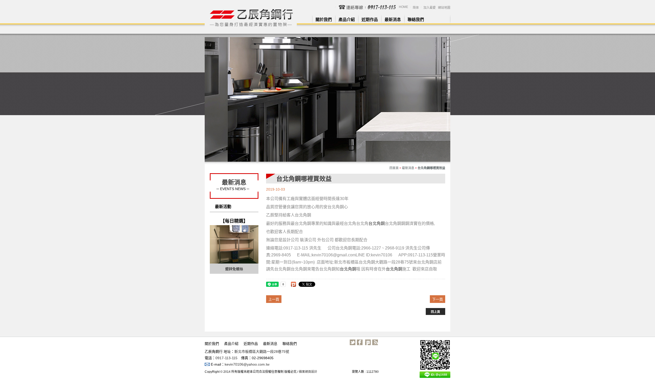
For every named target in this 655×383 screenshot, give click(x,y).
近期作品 (370, 19)
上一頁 (273, 299)
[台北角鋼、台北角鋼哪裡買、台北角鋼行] (251, 17)
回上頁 (435, 312)
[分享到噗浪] (368, 342)
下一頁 (437, 299)
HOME (403, 7)
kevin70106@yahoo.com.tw (247, 364)
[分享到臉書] (360, 342)
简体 (416, 7)
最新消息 (393, 19)
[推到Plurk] (293, 284)
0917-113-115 (226, 358)
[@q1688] (435, 359)
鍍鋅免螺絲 (234, 269)
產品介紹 (347, 19)
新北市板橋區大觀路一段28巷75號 (261, 351)
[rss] (375, 342)
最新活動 (223, 206)
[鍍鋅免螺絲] (234, 244)
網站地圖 (444, 7)
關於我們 (323, 19)
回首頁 (394, 168)
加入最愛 (429, 7)
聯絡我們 (416, 19)
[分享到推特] (352, 342)
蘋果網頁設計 (308, 372)
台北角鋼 (376, 223)
